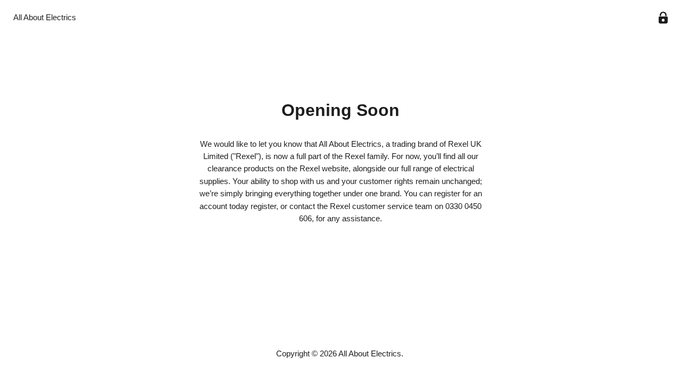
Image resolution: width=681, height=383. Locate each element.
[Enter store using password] (663, 17)
